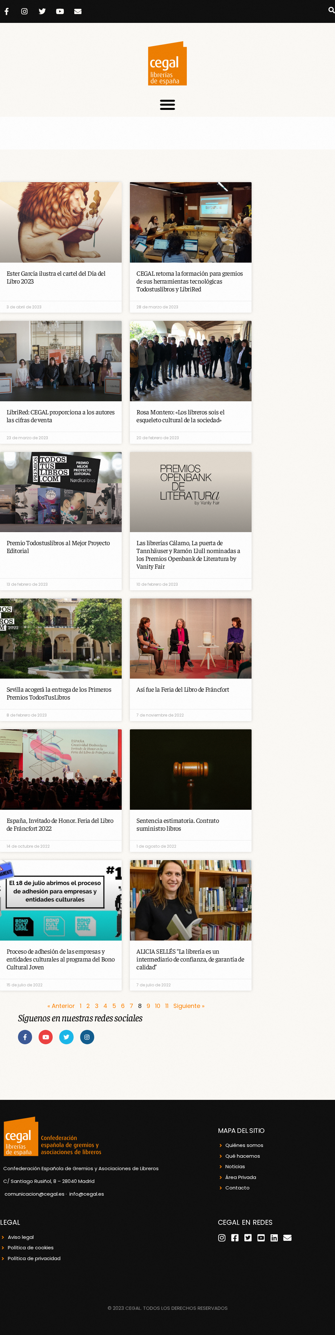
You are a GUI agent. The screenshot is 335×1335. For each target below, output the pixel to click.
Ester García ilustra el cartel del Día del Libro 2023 (56, 277)
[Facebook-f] (6, 11)
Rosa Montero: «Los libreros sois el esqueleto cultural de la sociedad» (180, 415)
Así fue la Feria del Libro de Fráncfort (182, 689)
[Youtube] (60, 11)
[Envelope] (77, 11)
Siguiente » (188, 1006)
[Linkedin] (274, 1238)
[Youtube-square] (261, 1238)
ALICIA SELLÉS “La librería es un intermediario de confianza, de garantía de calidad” (190, 959)
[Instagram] (24, 11)
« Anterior (61, 1006)
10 (157, 1006)
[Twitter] (42, 11)
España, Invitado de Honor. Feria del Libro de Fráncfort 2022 (60, 824)
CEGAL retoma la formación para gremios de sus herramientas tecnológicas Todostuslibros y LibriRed (189, 281)
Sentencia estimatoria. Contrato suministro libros (177, 824)
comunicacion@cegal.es (34, 1193)
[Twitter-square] (248, 1238)
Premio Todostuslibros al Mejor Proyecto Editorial (58, 546)
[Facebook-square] (235, 1238)
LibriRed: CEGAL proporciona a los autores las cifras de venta (61, 415)
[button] (331, 10)
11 (166, 1006)
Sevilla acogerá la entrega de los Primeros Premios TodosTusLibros (59, 693)
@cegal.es (91, 1193)
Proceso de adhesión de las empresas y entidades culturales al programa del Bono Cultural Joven (61, 959)
